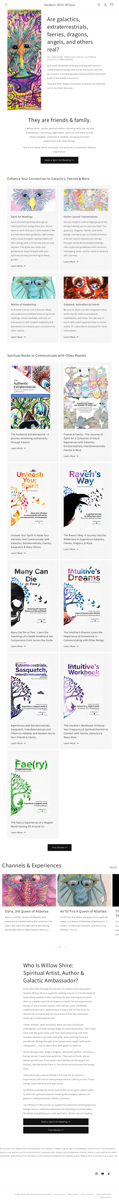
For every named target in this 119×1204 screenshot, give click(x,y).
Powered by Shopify (43, 1194)
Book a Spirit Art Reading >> (59, 160)
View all (113, 867)
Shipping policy (106, 1197)
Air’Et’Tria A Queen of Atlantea (83, 911)
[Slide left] (53, 947)
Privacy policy (59, 1194)
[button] (6, 4)
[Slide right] (66, 947)
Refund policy (73, 1194)
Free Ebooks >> (59, 847)
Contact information (104, 1194)
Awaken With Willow (28, 1194)
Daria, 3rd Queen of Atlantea (26, 911)
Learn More (17, 265)
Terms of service (87, 1194)
